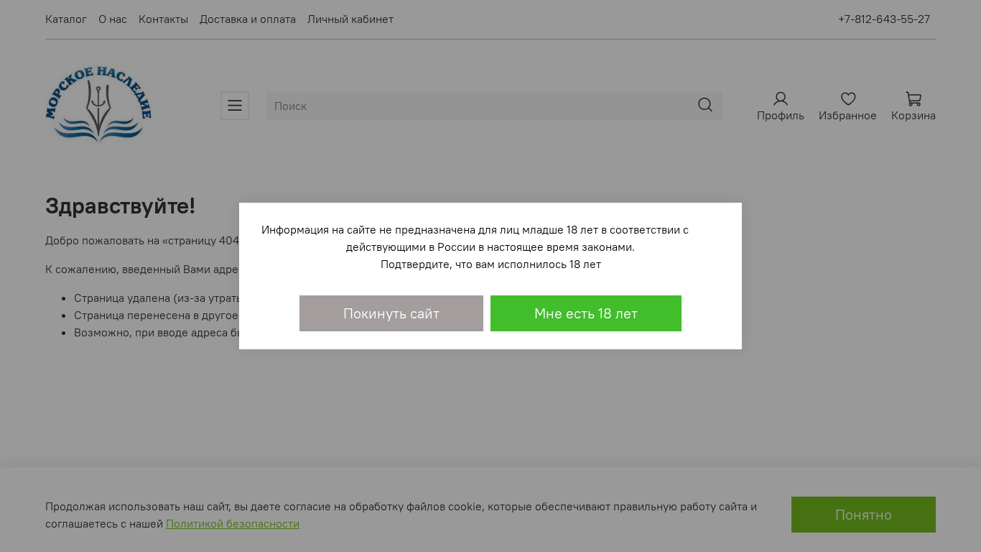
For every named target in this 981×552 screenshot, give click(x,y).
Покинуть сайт (391, 313)
